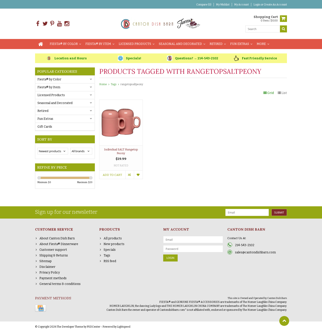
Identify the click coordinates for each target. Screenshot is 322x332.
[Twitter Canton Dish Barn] (45, 24)
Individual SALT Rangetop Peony (121, 151)
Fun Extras (239, 44)
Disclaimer (47, 267)
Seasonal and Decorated (180, 44)
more (261, 44)
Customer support (53, 250)
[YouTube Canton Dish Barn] (59, 24)
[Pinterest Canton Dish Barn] (52, 24)
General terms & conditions (60, 284)
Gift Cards (44, 127)
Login (257, 4)
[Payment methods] (40, 308)
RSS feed (110, 261)
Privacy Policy (49, 272)
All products (113, 238)
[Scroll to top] (284, 321)
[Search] (283, 28)
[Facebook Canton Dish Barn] (38, 24)
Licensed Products (135, 44)
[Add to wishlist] (138, 175)
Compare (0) (203, 4)
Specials (110, 250)
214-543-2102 (244, 245)
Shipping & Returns (53, 255)
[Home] (40, 44)
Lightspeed (123, 326)
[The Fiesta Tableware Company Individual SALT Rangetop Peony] (121, 102)
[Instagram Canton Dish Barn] (66, 24)
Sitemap (45, 261)
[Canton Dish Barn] (161, 23)
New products (114, 244)
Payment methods (53, 278)
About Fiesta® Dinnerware (58, 244)
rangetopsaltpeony (131, 84)
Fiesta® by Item (98, 44)
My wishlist (223, 4)
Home (103, 84)
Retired (216, 44)
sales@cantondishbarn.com (255, 252)
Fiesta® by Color (64, 44)
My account (241, 4)
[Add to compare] (129, 175)
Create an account (275, 4)
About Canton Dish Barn (57, 238)
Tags (114, 84)
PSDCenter (93, 326)
